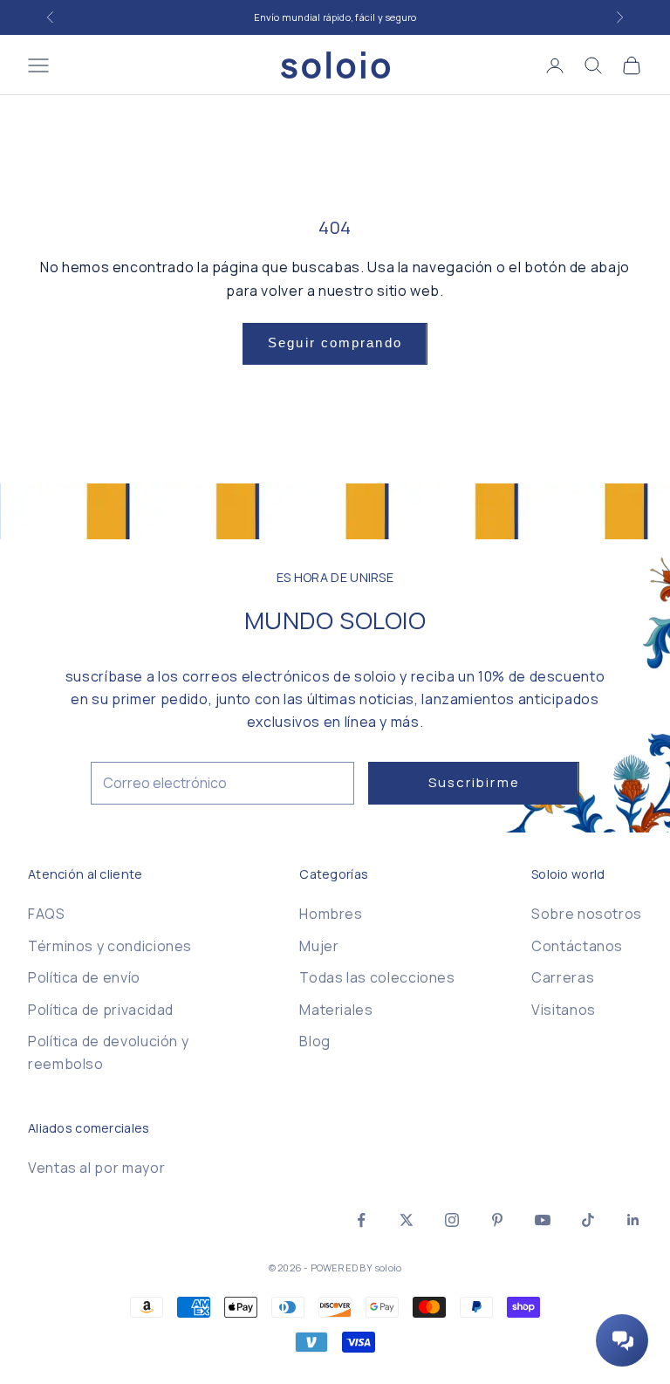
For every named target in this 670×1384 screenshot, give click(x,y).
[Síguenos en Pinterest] (497, 1220)
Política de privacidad (101, 1009)
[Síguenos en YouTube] (542, 1220)
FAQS (46, 913)
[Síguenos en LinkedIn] (633, 1220)
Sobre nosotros (586, 913)
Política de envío (84, 977)
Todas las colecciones (377, 977)
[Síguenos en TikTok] (588, 1220)
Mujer (318, 946)
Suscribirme (474, 782)
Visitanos (563, 1009)
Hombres (330, 913)
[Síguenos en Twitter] (406, 1220)
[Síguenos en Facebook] (361, 1220)
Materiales (336, 1009)
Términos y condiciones (110, 946)
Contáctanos (577, 946)
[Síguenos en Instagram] (452, 1220)
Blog (315, 1041)
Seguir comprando (335, 342)
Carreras (562, 977)
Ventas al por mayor (96, 1167)
